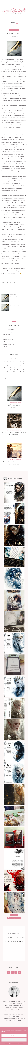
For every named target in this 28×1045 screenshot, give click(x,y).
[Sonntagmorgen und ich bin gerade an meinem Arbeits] (14, 557)
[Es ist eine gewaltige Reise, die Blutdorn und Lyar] (14, 816)
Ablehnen (14, 1039)
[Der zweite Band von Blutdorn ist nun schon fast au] (14, 772)
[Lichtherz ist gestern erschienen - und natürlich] (14, 664)
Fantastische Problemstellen (14, 462)
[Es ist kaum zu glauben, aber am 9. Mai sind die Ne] (14, 902)
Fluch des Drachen (8, 339)
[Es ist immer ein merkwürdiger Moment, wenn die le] (14, 794)
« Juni (4, 378)
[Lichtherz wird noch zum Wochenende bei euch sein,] (14, 686)
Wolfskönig (7, 346)
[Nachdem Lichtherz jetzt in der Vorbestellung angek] (14, 708)
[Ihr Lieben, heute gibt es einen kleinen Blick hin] (14, 600)
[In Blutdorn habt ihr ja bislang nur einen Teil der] (14, 643)
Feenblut (6, 337)
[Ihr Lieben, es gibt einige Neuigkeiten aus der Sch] (14, 880)
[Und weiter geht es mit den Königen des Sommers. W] (14, 751)
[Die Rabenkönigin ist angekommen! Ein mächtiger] (14, 837)
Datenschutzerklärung (14, 1043)
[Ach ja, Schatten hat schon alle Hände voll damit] (14, 492)
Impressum (21, 1043)
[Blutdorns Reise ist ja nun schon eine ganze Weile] (14, 621)
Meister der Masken (9, 344)
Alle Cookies (14, 1035)
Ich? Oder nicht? (14, 405)
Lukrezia (6, 342)
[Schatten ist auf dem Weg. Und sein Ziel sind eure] (14, 578)
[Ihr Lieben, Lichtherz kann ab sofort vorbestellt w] (14, 729)
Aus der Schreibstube (9, 329)
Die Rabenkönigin (8, 332)
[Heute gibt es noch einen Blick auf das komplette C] (14, 513)
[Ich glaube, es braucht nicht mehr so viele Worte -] (14, 535)
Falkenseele (14, 30)
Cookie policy (7, 1043)
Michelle (6, 282)
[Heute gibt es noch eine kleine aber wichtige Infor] (14, 859)
